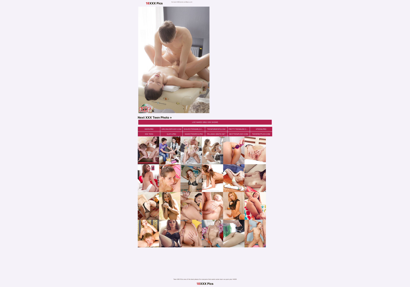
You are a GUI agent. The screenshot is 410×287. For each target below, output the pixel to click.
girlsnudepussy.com (171, 129)
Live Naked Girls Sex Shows (205, 122)
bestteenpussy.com (238, 134)
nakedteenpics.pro (194, 134)
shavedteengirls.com (194, 129)
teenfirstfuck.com (261, 134)
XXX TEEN (149, 134)
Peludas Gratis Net (216, 134)
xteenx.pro (261, 129)
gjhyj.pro (171, 134)
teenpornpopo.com (216, 129)
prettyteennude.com (239, 129)
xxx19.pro (149, 129)
